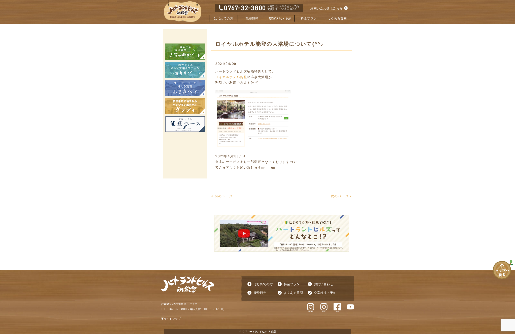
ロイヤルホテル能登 (231, 77)
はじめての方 (223, 18)
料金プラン (309, 18)
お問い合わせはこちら (326, 8)
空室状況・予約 (280, 18)
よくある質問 (337, 18)
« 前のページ (221, 196)
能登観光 (251, 18)
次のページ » (341, 196)
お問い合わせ (323, 284)
